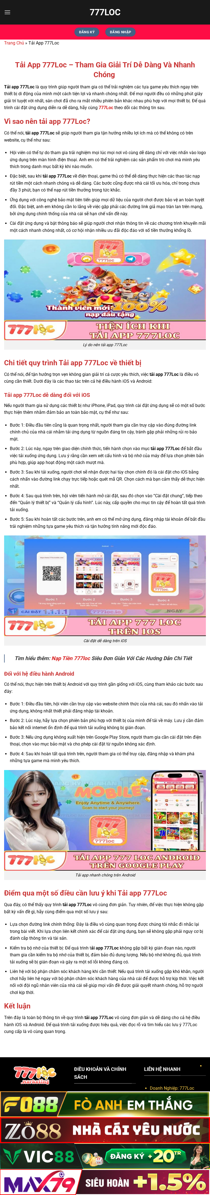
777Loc (105, 12)
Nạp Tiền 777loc (70, 658)
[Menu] (7, 12)
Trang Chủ (14, 43)
